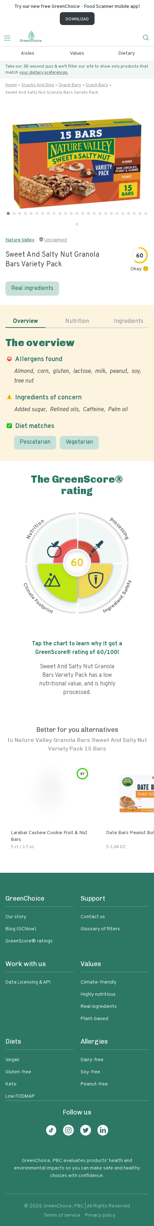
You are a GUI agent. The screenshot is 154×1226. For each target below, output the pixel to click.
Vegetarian (79, 442)
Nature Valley (19, 240)
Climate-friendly (98, 982)
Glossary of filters (100, 929)
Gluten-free (18, 1072)
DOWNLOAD (77, 19)
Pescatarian (35, 442)
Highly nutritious (98, 994)
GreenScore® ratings (29, 941)
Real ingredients (32, 288)
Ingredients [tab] (128, 321)
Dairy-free (92, 1060)
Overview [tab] (25, 321)
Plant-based (94, 1019)
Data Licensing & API (27, 982)
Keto (10, 1084)
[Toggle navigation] (10, 37)
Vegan (12, 1060)
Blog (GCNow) (20, 929)
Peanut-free (94, 1084)
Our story (15, 917)
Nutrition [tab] (77, 321)
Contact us (93, 917)
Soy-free (90, 1072)
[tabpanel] (77, 393)
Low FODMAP (20, 1096)
